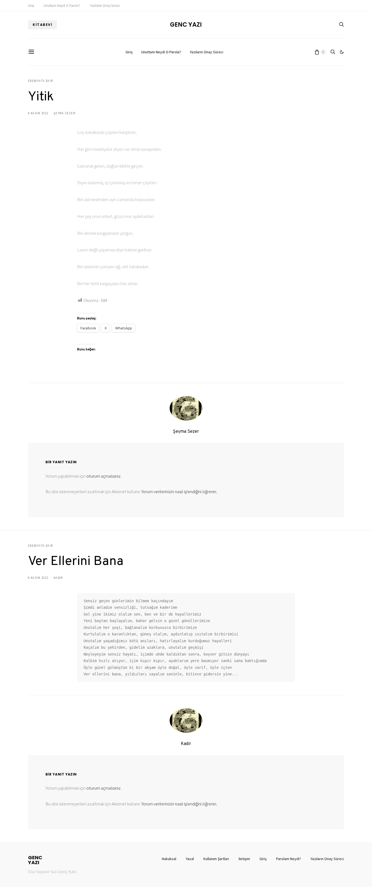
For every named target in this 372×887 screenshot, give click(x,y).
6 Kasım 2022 (38, 113)
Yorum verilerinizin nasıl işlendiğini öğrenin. (179, 492)
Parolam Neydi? (288, 858)
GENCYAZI (35, 860)
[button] (342, 52)
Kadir (58, 578)
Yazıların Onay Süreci (105, 5)
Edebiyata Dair (40, 81)
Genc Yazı (186, 25)
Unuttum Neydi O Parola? (62, 5)
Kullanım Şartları (216, 858)
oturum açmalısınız (103, 476)
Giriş (31, 5)
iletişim (244, 858)
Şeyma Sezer (64, 113)
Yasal (190, 858)
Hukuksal (169, 858)
